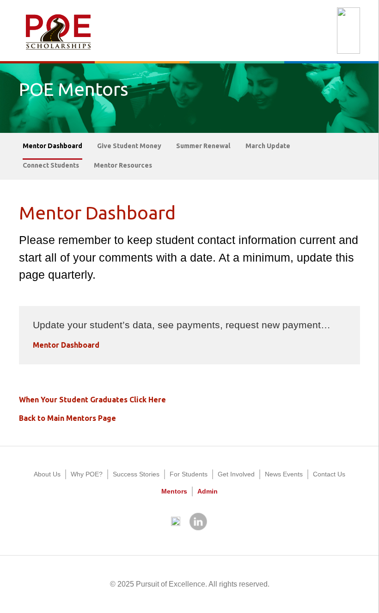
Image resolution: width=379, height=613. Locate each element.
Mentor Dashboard (52, 146)
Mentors (174, 491)
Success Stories (136, 474)
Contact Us (329, 474)
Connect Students (51, 165)
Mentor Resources (123, 165)
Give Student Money (129, 146)
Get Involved (236, 474)
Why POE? (87, 474)
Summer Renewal (203, 146)
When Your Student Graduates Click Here (92, 399)
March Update (267, 146)
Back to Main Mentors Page (67, 418)
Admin (207, 491)
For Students (189, 474)
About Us (47, 474)
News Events (284, 474)
